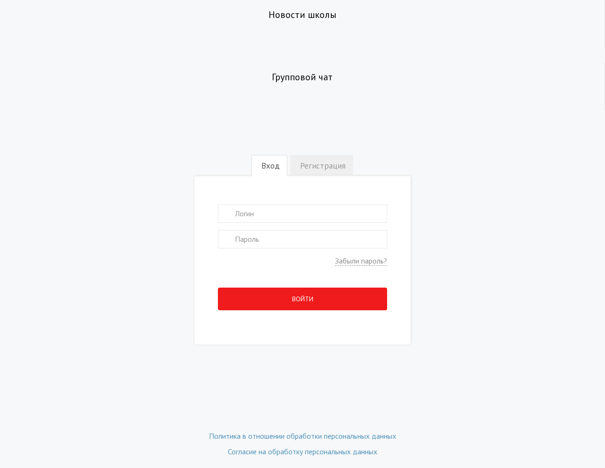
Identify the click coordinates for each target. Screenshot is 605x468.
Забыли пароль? (361, 260)
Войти (302, 299)
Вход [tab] (270, 166)
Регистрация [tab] (323, 166)
